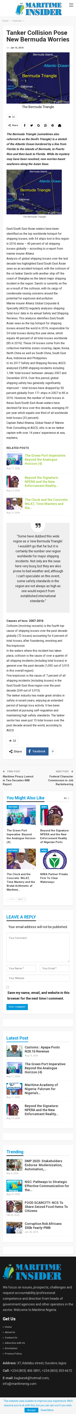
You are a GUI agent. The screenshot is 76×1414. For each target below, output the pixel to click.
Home (8, 1327)
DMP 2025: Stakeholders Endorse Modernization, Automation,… (43, 1165)
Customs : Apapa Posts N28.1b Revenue (42, 1049)
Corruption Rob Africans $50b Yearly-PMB (43, 1226)
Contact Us (11, 1337)
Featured (13, 807)
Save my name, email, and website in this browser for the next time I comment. (38, 995)
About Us (10, 1332)
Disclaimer (11, 1348)
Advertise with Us (15, 1343)
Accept (31, 1410)
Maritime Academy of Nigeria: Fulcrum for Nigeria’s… (41, 1089)
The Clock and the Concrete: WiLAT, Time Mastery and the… (46, 504)
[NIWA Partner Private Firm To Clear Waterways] (54, 859)
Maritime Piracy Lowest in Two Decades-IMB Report (18, 780)
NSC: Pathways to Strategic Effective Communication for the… (47, 1186)
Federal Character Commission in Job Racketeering (60, 780)
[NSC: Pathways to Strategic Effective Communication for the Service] (14, 1186)
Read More (47, 1410)
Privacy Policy (13, 1353)
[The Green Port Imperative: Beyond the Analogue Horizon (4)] (14, 459)
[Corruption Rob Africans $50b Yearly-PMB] (14, 1228)
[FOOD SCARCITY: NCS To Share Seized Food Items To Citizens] (14, 1207)
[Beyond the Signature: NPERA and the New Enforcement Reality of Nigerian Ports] (14, 481)
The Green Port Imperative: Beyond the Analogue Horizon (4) (45, 459)
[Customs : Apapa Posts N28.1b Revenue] (14, 1051)
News (44, 807)
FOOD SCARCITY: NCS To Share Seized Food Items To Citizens (46, 1207)
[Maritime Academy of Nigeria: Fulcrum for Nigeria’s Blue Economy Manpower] (14, 1089)
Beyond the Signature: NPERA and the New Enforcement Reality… (42, 482)
